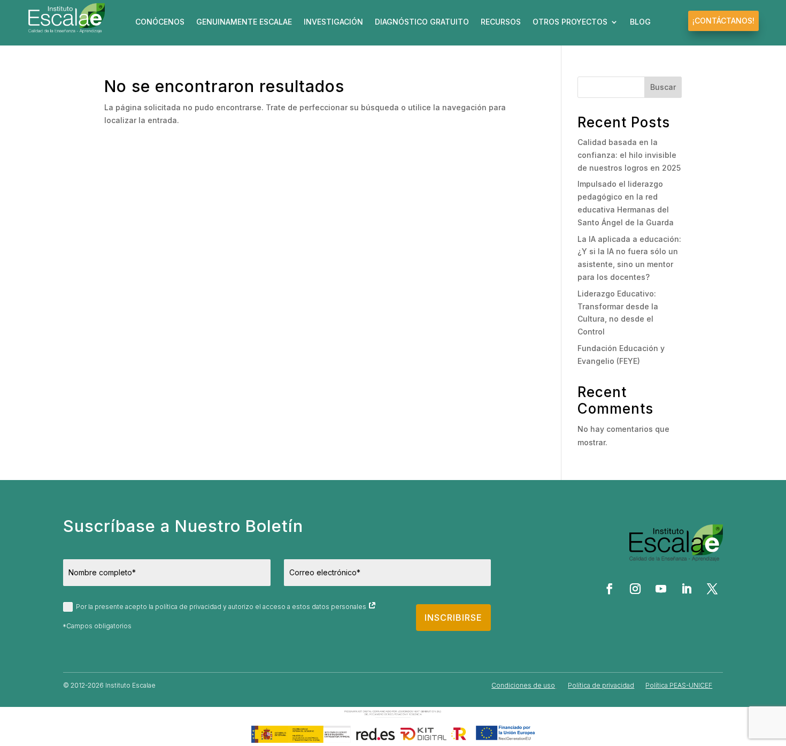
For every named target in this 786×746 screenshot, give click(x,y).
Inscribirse (453, 617)
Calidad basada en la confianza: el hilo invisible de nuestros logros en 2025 (629, 155)
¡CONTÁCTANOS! (723, 20)
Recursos (501, 22)
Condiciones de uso (523, 685)
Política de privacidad (601, 685)
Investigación (333, 22)
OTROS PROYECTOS (570, 22)
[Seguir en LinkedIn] (686, 588)
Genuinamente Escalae (244, 22)
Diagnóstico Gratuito (422, 22)
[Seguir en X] (712, 588)
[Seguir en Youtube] (661, 588)
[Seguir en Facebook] (609, 588)
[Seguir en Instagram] (635, 588)
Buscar (663, 87)
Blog (640, 22)
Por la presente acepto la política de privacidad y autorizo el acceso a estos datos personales (222, 607)
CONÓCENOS (159, 22)
